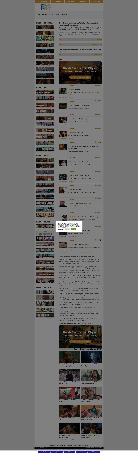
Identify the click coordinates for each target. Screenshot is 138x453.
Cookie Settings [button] (61, 229)
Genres (69, 451)
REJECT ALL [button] (67, 229)
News (81, 451)
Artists (57, 451)
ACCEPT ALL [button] (73, 229)
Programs (44, 451)
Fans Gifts (94, 451)
